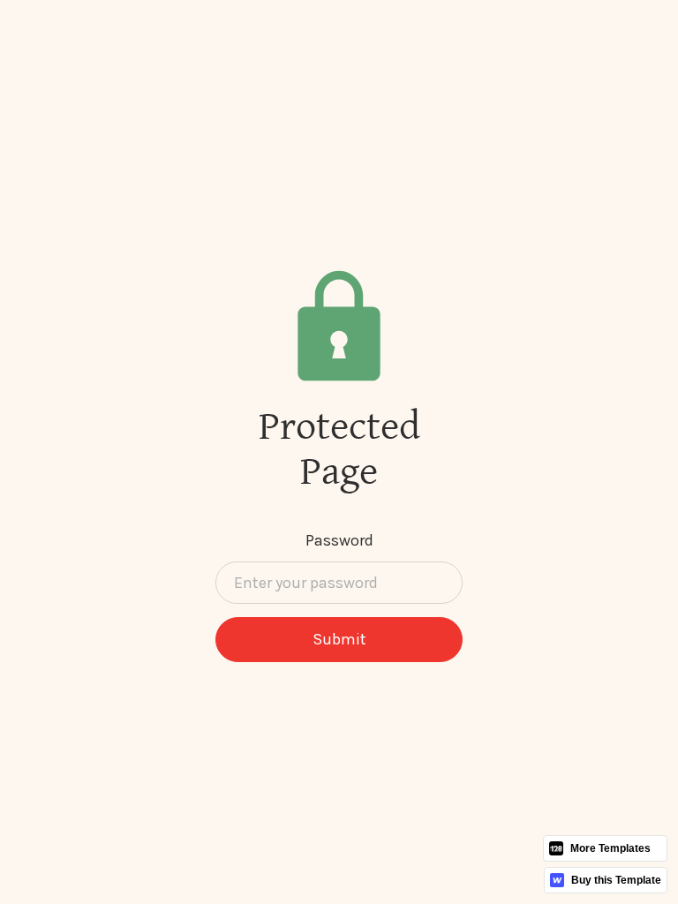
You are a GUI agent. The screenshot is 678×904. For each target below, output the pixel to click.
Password (339, 540)
